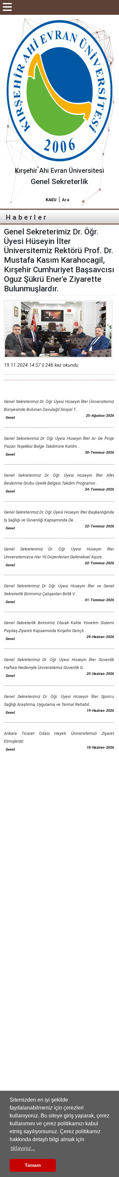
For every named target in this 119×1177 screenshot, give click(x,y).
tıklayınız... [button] (23, 1148)
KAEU (51, 199)
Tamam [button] (33, 1165)
